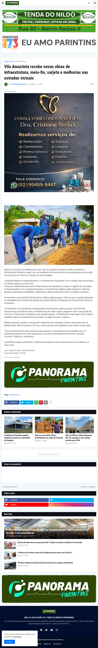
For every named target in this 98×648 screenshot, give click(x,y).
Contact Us (57, 644)
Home (39, 644)
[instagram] (71, 505)
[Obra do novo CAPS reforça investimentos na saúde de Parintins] (49, 425)
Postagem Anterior (10, 487)
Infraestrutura (21, 61)
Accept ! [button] (10, 642)
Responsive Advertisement (49, 454)
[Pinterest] (41, 402)
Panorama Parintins (55, 640)
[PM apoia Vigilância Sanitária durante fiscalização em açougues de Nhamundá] (10, 565)
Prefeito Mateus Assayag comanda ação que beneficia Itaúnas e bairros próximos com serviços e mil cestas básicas (47, 531)
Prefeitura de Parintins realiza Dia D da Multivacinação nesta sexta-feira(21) (45, 553)
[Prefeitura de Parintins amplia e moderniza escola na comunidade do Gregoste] (18, 425)
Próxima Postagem (88, 487)
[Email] (46, 402)
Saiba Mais (17, 637)
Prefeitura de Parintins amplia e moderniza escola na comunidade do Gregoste (17, 437)
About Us (47, 644)
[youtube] (52, 630)
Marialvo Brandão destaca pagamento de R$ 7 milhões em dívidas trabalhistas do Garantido (50, 542)
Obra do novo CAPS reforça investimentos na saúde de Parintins (49, 436)
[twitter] (71, 500)
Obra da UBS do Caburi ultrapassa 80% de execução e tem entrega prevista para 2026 (78, 437)
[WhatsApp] (36, 402)
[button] (2, 3)
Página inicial (9, 61)
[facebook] (41, 630)
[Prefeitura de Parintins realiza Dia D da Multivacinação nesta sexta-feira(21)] (10, 555)
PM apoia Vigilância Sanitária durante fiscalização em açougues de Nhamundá (45, 563)
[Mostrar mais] (51, 402)
